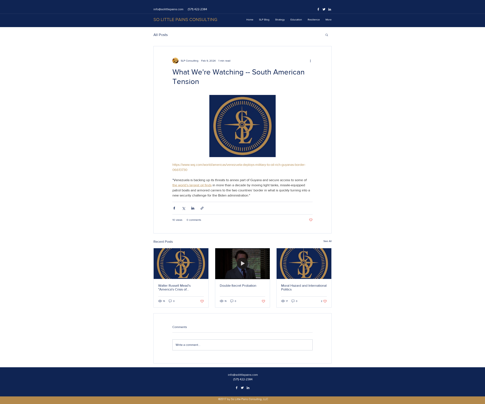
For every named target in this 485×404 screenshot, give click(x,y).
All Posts (160, 35)
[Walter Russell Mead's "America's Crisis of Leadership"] (181, 263)
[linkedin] (330, 9)
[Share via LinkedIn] (193, 208)
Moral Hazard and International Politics (304, 287)
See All (327, 241)
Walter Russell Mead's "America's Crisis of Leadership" (174, 287)
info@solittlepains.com (168, 9)
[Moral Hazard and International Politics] (304, 263)
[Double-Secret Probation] (242, 263)
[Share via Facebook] (174, 208)
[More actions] (310, 60)
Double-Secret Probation (238, 285)
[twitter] (324, 9)
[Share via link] (202, 208)
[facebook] (318, 9)
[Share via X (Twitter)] (183, 208)
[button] (327, 34)
